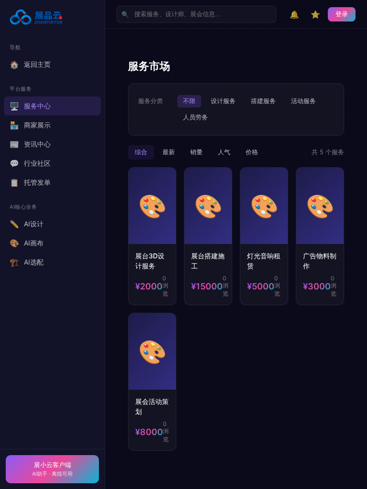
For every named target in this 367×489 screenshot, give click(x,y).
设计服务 (223, 101)
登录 (341, 14)
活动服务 (303, 101)
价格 (252, 152)
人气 (224, 152)
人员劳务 (195, 117)
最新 (168, 152)
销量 (196, 152)
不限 (189, 101)
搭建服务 (263, 101)
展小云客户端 (52, 469)
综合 (141, 152)
